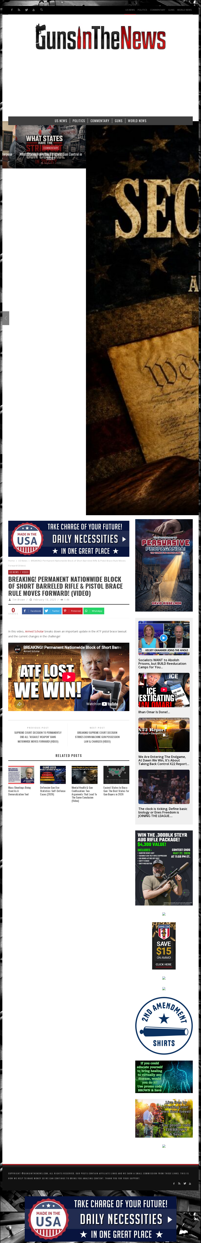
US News (22, 560)
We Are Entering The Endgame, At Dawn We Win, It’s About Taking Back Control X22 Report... (163, 760)
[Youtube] (33, 10)
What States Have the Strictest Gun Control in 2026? (37, 156)
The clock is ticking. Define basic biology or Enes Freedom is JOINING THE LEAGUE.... (162, 812)
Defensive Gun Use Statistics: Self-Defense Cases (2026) (52, 790)
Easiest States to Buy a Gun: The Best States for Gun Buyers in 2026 (116, 790)
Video (25, 572)
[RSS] (19, 10)
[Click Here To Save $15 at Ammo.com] (164, 945)
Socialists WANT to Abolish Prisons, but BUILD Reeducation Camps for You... (162, 663)
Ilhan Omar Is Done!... (154, 712)
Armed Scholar (34, 631)
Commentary (37, 148)
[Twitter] (26, 10)
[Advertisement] (100, 84)
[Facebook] (12, 10)
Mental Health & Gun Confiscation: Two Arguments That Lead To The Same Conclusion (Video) (84, 794)
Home (11, 560)
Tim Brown (18, 599)
